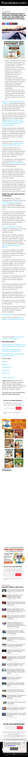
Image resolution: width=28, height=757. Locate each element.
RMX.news (4, 361)
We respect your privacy (19, 735)
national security (16, 385)
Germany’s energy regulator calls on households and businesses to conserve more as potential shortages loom (16, 610)
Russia (16, 387)
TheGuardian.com (6, 367)
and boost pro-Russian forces (17, 163)
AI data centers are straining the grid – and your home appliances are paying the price (16, 684)
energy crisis (20, 382)
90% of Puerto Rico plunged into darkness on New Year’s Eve (14, 678)
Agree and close (14, 748)
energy (14, 382)
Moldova (9, 385)
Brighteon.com (15, 338)
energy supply (15, 384)
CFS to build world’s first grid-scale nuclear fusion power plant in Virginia (15, 690)
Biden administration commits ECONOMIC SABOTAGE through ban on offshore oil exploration (16, 658)
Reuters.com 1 (5, 364)
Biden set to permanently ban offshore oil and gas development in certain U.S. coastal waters (16, 617)
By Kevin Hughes (15, 699)
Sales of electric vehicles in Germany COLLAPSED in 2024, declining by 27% (15, 590)
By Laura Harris (15, 692)
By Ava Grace (14, 592)
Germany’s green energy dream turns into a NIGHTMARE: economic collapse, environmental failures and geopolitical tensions (16, 671)
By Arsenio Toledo (15, 628)
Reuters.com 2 (6, 370)
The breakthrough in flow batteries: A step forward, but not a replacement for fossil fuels (16, 639)
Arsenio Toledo (12, 21)
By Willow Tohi (14, 641)
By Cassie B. (14, 599)
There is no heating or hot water (11, 227)
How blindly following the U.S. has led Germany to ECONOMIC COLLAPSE (15, 664)
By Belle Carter (15, 647)
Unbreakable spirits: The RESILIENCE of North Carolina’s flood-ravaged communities (16, 697)
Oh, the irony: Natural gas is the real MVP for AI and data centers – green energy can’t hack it (16, 715)
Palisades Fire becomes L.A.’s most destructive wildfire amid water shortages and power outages (15, 597)
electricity (9, 382)
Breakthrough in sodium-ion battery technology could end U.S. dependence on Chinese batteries (16, 632)
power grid (11, 387)
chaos (21, 380)
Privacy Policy (11, 745)
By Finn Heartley (15, 661)
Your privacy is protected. (8, 412)
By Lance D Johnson (15, 654)
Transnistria (12, 389)
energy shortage (6, 384)
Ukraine (18, 389)
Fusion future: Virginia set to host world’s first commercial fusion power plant (16, 708)
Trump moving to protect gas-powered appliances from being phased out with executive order (16, 603)
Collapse (4, 382)
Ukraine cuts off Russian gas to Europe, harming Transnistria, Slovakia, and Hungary (16, 651)
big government (14, 380)
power (6, 387)
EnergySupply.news (7, 314)
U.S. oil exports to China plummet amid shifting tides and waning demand (16, 645)
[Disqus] (14, 490)
